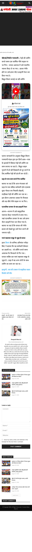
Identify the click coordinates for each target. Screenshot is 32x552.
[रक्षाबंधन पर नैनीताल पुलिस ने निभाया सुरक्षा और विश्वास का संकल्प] (6, 377)
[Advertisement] (16, 30)
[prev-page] (3, 399)
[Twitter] (17, 305)
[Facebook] (13, 305)
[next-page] (6, 399)
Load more (15, 495)
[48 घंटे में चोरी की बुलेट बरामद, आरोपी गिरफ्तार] (6, 393)
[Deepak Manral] (16, 331)
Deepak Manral (16, 339)
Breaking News (5, 395)
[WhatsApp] (9, 305)
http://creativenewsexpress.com (16, 342)
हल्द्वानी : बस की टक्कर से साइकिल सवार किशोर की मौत (8, 317)
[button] (3, 3)
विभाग (7, 242)
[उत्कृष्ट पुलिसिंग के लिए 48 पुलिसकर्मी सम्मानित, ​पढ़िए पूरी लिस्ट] (6, 385)
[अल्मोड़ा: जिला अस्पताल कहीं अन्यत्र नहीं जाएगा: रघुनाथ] (6, 489)
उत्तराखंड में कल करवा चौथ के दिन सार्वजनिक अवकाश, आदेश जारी (23, 317)
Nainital (4, 379)
